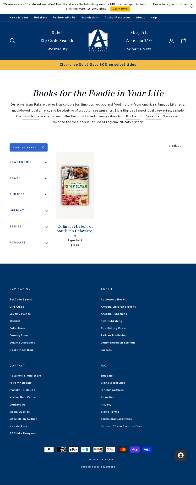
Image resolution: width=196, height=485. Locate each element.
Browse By (57, 49)
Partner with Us (64, 18)
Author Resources (117, 18)
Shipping (107, 376)
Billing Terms (110, 412)
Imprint (17, 210)
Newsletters (18, 426)
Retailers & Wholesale (25, 376)
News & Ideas (19, 18)
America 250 (139, 40)
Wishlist (15, 321)
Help (154, 18)
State (15, 178)
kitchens (177, 105)
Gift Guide (17, 307)
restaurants (103, 111)
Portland (133, 116)
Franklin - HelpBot (22, 390)
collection (39, 105)
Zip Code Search (57, 40)
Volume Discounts (22, 343)
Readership (21, 162)
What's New (139, 49)
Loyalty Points (20, 314)
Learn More (120, 9)
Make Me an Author (23, 419)
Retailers (40, 18)
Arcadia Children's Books (118, 307)
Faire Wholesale (21, 383)
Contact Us (18, 405)
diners (44, 111)
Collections (17, 328)
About (140, 18)
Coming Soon (19, 336)
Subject (17, 194)
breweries (163, 111)
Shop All (139, 32)
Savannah (154, 116)
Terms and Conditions (116, 419)
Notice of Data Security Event (122, 426)
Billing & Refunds (113, 383)
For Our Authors (112, 390)
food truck (31, 116)
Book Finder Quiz (22, 350)
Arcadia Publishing (114, 314)
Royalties (107, 397)
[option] (98, 65)
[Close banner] (191, 7)
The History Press (113, 328)
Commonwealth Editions (118, 343)
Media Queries (20, 412)
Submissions (90, 18)
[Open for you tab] (180, 455)
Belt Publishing (111, 321)
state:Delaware (24, 147)
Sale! (57, 32)
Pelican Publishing (113, 336)
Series (16, 226)
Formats (18, 242)
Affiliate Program (23, 433)
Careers (106, 350)
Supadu (110, 466)
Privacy (106, 405)
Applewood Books (113, 300)
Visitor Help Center (23, 397)
